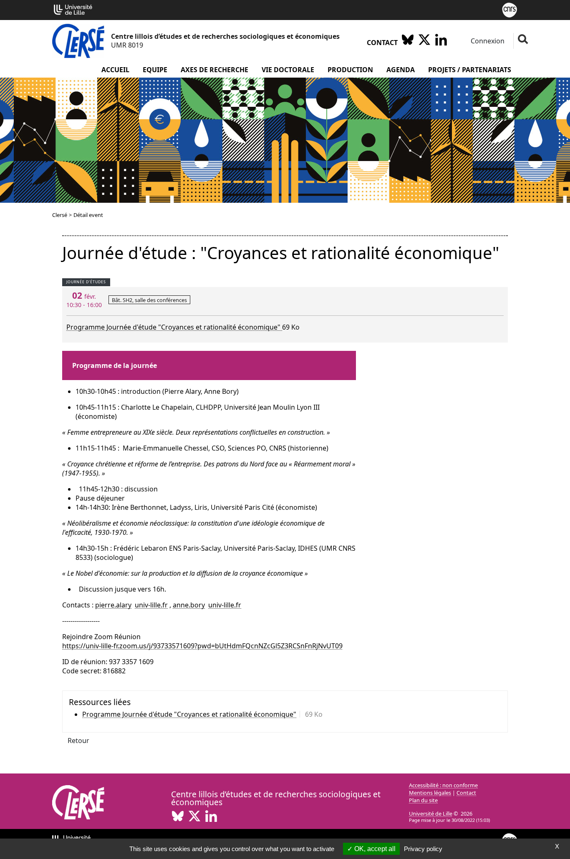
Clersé (59, 215)
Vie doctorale (288, 69)
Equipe (155, 69)
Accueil (115, 69)
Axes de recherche (214, 69)
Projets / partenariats (469, 69)
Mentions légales (430, 792)
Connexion (486, 40)
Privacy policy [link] (423, 848)
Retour (78, 740)
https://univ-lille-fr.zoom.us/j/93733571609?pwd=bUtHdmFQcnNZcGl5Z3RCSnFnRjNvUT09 (202, 645)
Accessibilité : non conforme (443, 785)
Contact (382, 42)
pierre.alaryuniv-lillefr (131, 605)
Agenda (400, 69)
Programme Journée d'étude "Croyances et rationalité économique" (174, 327)
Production (350, 69)
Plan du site (423, 800)
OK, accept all (374, 848)
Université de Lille (430, 813)
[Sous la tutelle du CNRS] (509, 9)
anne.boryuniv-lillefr (207, 605)
